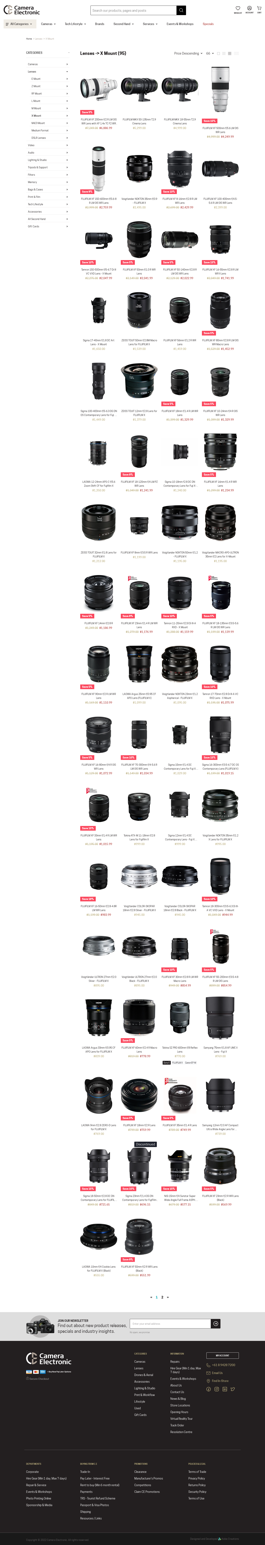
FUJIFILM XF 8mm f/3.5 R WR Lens (139, 552)
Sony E (167, 1062)
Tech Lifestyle (35, 204)
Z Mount (36, 86)
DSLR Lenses (39, 137)
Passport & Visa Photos (94, 1505)
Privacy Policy (196, 1478)
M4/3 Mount (38, 123)
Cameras (33, 64)
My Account (222, 1355)
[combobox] (138, 10)
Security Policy (197, 1492)
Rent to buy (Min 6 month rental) (99, 1485)
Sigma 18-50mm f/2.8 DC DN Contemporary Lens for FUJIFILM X (99, 1200)
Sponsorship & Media (39, 1505)
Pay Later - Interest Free (95, 1478)
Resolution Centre (181, 1432)
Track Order (177, 1425)
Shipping (85, 1512)
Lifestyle (139, 1401)
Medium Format (40, 130)
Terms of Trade (197, 1472)
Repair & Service (36, 1485)
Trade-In (85, 1472)
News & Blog (178, 1398)
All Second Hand (37, 219)
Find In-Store (220, 1381)
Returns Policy (197, 1485)
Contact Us (177, 1392)
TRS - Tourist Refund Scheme (97, 1498)
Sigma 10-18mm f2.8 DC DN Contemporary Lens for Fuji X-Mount (180, 485)
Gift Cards (33, 226)
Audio (31, 152)
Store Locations (180, 1405)
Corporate (32, 1472)
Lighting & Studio (37, 160)
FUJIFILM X (177, 1062)
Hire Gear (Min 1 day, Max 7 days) (185, 1370)
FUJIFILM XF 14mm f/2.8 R (99, 623)
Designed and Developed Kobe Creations (214, 1538)
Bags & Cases (35, 189)
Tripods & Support (38, 167)
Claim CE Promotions (147, 1492)
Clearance (140, 1472)
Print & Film (34, 196)
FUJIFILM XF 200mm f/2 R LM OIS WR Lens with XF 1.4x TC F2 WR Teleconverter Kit (99, 123)
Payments (86, 1492)
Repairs (175, 1361)
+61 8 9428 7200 (223, 1365)
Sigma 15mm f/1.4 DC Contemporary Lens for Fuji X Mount (180, 768)
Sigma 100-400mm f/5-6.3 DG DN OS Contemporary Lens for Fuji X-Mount (99, 415)
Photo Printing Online (38, 1498)
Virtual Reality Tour (181, 1418)
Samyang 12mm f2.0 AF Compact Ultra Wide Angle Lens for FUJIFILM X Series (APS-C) (220, 1129)
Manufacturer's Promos (148, 1478)
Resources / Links (91, 1518)
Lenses (32, 71)
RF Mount (37, 93)
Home (29, 38)
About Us (176, 1385)
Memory (32, 182)
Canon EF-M (190, 1062)
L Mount (36, 101)
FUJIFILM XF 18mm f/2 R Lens (139, 1125)
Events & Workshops (183, 1378)
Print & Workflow (144, 1395)
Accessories (35, 211)
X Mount (36, 115)
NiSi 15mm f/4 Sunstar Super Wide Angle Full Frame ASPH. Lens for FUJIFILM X (180, 1200)
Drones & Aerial (143, 1375)
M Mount (36, 108)
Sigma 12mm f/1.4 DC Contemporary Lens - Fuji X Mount (180, 839)
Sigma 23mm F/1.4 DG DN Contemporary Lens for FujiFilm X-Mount (139, 1200)
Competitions (142, 1485)
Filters (31, 174)
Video (31, 145)
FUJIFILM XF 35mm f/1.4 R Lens (180, 1125)
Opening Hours (179, 1412)
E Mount (36, 78)
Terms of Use (196, 1498)
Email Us (217, 1373)
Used (137, 1408)
